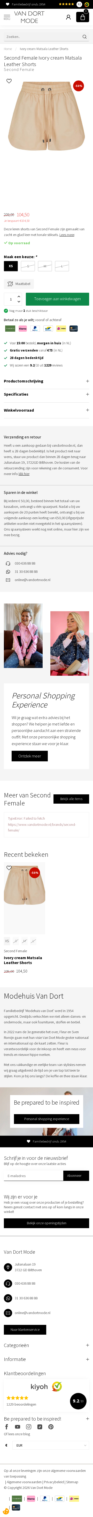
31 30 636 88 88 (26, 571)
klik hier (24, 473)
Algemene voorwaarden (24, 1482)
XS (7, 941)
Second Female (19, 69)
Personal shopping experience (46, 1118)
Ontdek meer (29, 756)
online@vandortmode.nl (32, 579)
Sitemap (72, 1482)
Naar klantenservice (25, 1329)
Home (8, 49)
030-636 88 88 (25, 563)
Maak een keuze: (20, 256)
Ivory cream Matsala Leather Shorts (44, 49)
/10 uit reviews (36, 365)
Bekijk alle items (71, 799)
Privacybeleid (54, 1482)
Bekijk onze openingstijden (46, 1223)
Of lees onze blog (17, 1434)
